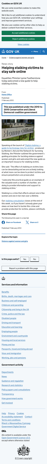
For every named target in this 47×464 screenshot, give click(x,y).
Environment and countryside (15, 336)
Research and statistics (12, 385)
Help (4, 413)
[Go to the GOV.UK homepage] (10, 51)
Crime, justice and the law (13, 314)
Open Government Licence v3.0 (16, 437)
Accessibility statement (12, 416)
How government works (12, 398)
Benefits (5, 292)
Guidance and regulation (13, 381)
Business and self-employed (14, 300)
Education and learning (12, 327)
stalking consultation (14, 200)
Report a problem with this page (23, 268)
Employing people (10, 331)
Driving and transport (11, 322)
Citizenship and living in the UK (15, 309)
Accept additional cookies (23, 33)
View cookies (23, 44)
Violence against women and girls (21, 58)
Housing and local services (13, 340)
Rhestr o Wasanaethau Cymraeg (16, 423)
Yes (26, 259)
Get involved (7, 403)
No (36, 259)
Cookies (20, 413)
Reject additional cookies (23, 39)
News (4, 376)
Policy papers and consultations (16, 389)
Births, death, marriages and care (16, 296)
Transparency (8, 394)
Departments (8, 372)
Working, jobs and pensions (14, 357)
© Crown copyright (23, 458)
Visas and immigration (11, 353)
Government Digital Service (14, 426)
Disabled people (9, 318)
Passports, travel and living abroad (17, 349)
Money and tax (8, 344)
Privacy (11, 413)
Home (4, 58)
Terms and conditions (11, 420)
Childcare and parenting (12, 305)
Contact (28, 416)
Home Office (7, 94)
